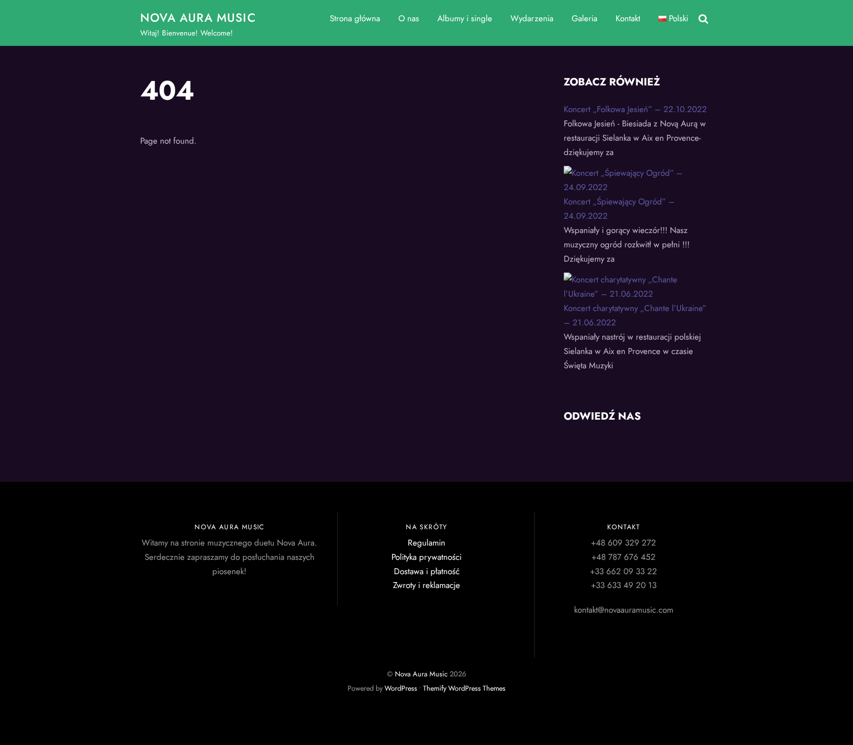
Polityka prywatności (426, 557)
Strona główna (355, 18)
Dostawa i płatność (427, 571)
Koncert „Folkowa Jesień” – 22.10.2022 (635, 109)
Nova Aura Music (421, 674)
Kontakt (628, 18)
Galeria (584, 18)
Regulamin (426, 543)
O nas (408, 18)
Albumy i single (464, 18)
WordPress (401, 688)
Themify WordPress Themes (464, 688)
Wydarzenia (531, 18)
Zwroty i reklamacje (426, 585)
